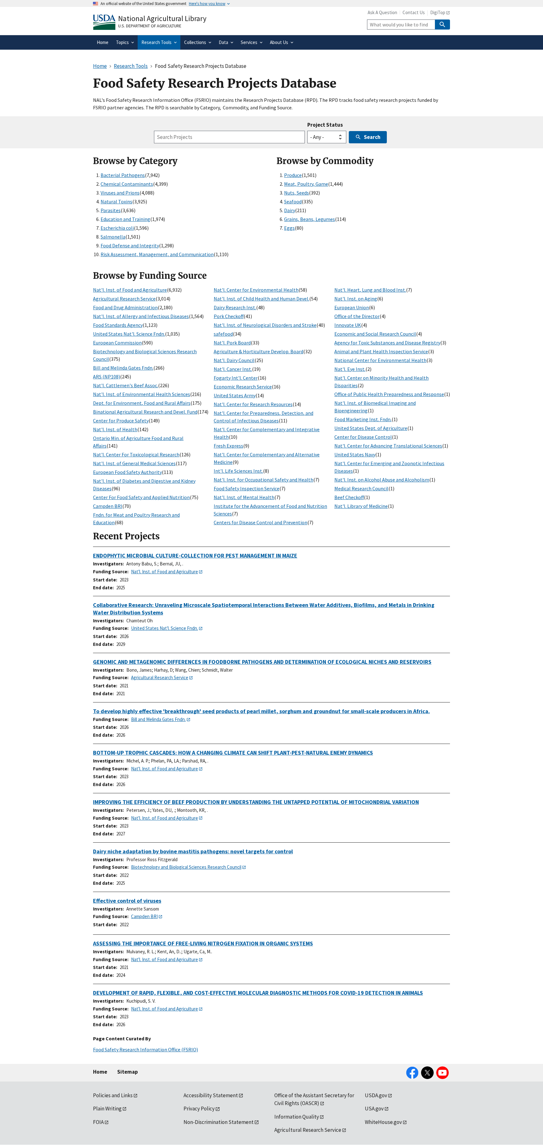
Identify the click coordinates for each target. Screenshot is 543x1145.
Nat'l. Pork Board (232, 342)
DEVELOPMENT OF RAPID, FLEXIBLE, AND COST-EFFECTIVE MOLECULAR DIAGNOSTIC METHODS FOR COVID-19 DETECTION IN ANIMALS (258, 992)
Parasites (111, 210)
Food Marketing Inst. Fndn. (363, 419)
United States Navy (354, 454)
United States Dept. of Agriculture (370, 428)
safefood (223, 334)
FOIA (98, 1122)
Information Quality (296, 1116)
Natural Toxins (116, 201)
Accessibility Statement (211, 1095)
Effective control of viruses (127, 900)
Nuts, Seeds (296, 193)
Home (100, 1071)
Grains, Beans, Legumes (309, 219)
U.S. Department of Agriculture (149, 26)
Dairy (289, 210)
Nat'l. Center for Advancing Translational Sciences (388, 446)
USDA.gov (376, 1095)
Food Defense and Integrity (130, 245)
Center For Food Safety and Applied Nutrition (141, 497)
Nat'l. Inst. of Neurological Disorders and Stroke (265, 325)
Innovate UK (347, 325)
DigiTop (437, 12)
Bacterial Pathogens (123, 175)
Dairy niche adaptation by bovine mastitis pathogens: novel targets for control (193, 851)
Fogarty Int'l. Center (236, 378)
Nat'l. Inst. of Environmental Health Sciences (141, 394)
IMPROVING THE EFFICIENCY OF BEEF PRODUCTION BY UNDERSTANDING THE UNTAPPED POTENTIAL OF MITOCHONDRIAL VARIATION (256, 802)
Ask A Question (382, 12)
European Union (351, 307)
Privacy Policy (199, 1108)
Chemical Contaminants (127, 184)
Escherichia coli (117, 228)
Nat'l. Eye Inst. (349, 369)
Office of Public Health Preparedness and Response (389, 394)
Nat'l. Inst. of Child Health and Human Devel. (261, 298)
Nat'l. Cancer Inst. (233, 369)
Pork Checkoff (229, 316)
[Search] (442, 24)
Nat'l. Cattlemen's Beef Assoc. (125, 385)
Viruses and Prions (120, 193)
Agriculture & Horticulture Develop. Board (258, 351)
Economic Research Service (243, 386)
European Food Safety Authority (127, 472)
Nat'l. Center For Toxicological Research (136, 454)
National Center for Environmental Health (380, 360)
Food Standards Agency (118, 325)
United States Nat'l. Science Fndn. (129, 334)
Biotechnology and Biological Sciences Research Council (186, 867)
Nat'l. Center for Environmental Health (256, 290)
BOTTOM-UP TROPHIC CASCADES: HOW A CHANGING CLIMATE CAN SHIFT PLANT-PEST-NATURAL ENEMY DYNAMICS (233, 752)
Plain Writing (107, 1108)
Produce (293, 175)
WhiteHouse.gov (383, 1122)
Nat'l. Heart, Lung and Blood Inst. (370, 290)
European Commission (117, 342)
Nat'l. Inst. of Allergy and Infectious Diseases (141, 316)
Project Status (325, 124)
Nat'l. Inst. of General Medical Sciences (134, 463)
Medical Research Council (361, 488)
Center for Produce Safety (121, 420)
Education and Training (125, 219)
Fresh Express (228, 446)
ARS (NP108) (106, 376)
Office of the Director (357, 316)
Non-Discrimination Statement (219, 1122)
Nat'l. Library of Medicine (361, 506)
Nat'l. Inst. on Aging (355, 298)
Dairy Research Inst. (235, 307)
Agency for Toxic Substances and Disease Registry (387, 342)
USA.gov (374, 1108)
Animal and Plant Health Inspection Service (381, 351)
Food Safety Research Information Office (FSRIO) (145, 1049)
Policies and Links (113, 1095)
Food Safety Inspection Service (246, 488)
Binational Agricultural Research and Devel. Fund (145, 412)
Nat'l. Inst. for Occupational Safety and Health (263, 479)
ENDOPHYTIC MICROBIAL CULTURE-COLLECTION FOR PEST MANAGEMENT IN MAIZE (195, 555)
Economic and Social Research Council (375, 334)
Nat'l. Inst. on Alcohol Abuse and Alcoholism (381, 479)
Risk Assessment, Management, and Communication (157, 254)
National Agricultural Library (162, 18)
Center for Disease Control (363, 437)
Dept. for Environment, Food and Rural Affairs (141, 403)
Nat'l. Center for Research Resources (253, 404)
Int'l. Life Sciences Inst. (238, 471)
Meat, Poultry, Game (306, 184)
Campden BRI (107, 506)
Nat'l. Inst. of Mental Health (244, 497)
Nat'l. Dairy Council (234, 360)
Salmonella (113, 237)
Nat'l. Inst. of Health (115, 429)
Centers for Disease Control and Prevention (260, 522)
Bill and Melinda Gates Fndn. (123, 368)
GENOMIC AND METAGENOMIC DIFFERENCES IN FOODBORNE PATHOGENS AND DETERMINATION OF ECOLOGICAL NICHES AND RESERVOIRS (262, 661)
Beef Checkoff (349, 497)
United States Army (234, 395)
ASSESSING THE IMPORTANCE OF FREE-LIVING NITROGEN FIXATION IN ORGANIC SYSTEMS (203, 943)
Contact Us (414, 12)
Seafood (293, 201)
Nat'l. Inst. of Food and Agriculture (130, 290)
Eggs (289, 228)
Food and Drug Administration (125, 307)
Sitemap (127, 1071)
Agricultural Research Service (124, 298)
